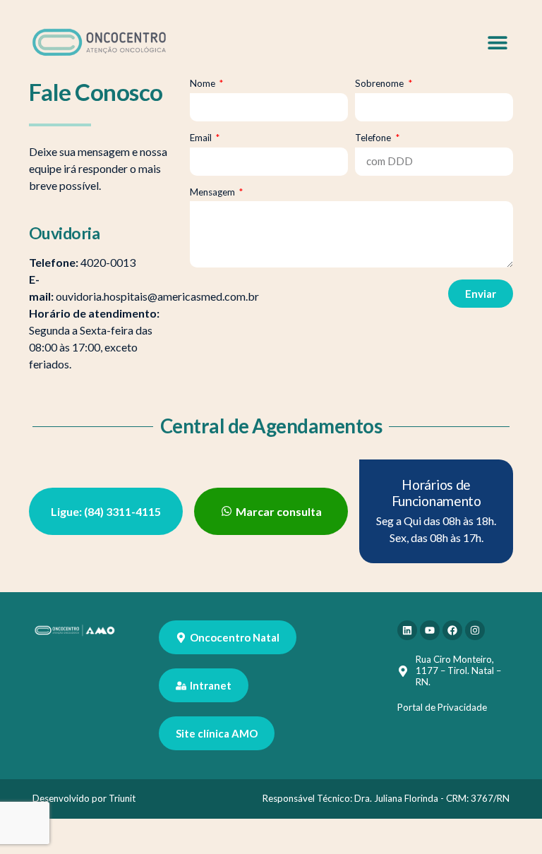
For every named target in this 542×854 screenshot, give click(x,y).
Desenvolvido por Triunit (84, 798)
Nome (203, 83)
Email (202, 138)
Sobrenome (380, 83)
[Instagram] (475, 630)
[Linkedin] (407, 630)
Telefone (374, 138)
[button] (497, 42)
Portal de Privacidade (442, 707)
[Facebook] (452, 630)
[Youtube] (430, 630)
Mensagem (213, 192)
